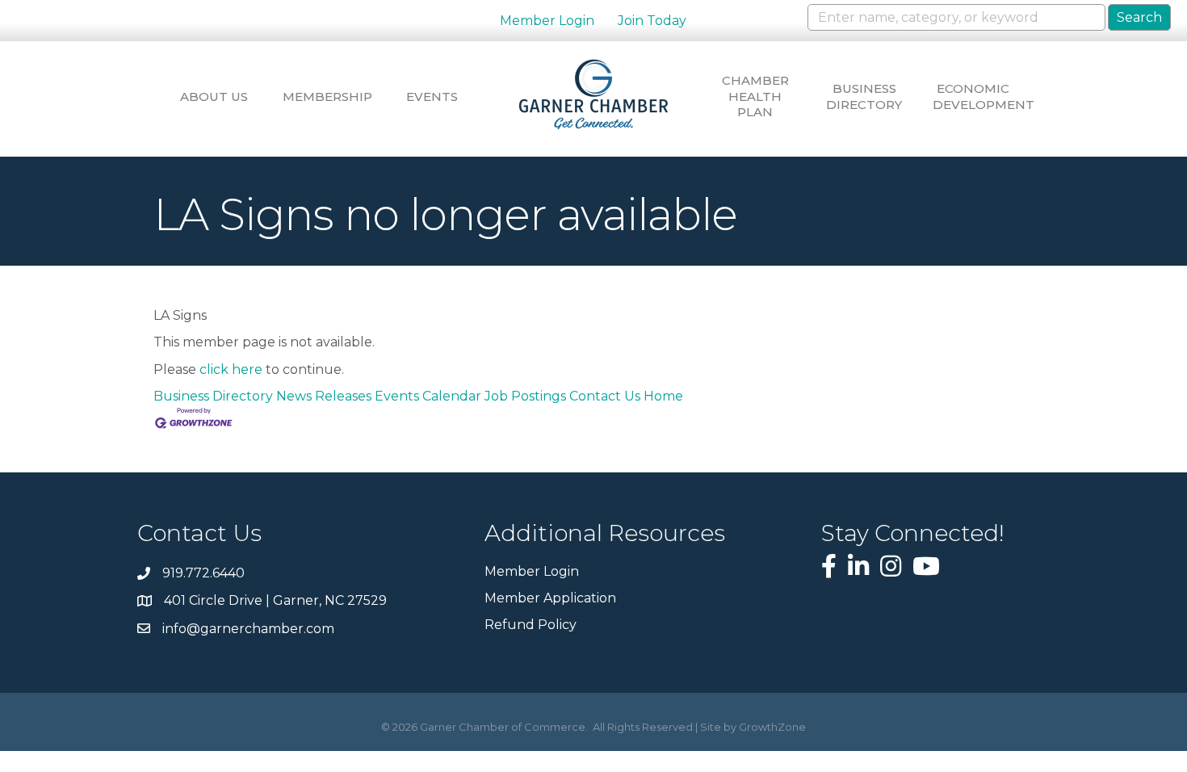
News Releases (323, 396)
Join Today (652, 20)
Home (663, 396)
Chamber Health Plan (755, 96)
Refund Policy (530, 624)
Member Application (550, 598)
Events (432, 96)
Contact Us (604, 396)
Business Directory (864, 96)
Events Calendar (428, 396)
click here (230, 369)
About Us (214, 96)
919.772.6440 (203, 573)
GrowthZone (772, 726)
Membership (323, 96)
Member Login (547, 20)
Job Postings (525, 396)
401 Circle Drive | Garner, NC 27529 (275, 600)
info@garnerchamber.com (248, 628)
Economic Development (973, 96)
